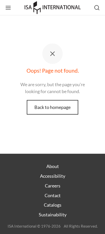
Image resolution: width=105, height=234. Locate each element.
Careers (52, 185)
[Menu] (8, 7)
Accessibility (52, 176)
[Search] (97, 8)
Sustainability (53, 214)
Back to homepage (52, 107)
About (52, 166)
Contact (53, 195)
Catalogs (52, 205)
